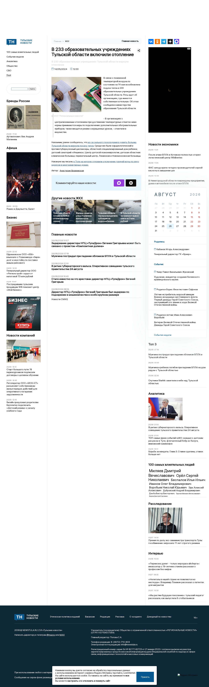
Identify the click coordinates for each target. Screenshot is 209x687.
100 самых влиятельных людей (23, 52)
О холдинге (136, 616)
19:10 (14, 367)
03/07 (150, 537)
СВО (9, 70)
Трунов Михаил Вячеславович (188, 493)
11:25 (156, 150)
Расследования (160, 504)
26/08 (150, 150)
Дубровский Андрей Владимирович (181, 490)
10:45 (156, 176)
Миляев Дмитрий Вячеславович (164, 473)
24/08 (9, 252)
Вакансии (90, 616)
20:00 (15, 206)
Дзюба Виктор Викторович (162, 493)
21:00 (156, 425)
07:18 (156, 350)
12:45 (14, 400)
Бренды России (18, 101)
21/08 (9, 282)
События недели (15, 56)
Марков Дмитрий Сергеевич (158, 496)
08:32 (156, 574)
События (158, 264)
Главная (58, 41)
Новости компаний (21, 335)
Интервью (155, 553)
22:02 (14, 252)
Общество (12, 65)
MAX (62, 634)
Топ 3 (152, 344)
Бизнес (12, 217)
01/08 (150, 559)
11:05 (156, 163)
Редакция (105, 616)
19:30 (156, 537)
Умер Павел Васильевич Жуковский (175, 271)
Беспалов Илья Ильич (188, 480)
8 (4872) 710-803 (120, 641)
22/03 (9, 206)
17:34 (14, 134)
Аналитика (12, 61)
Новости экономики (163, 144)
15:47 (14, 282)
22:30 (156, 375)
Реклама (119, 616)
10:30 (156, 590)
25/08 (9, 134)
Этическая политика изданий (65, 616)
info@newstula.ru (129, 644)
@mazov (51, 634)
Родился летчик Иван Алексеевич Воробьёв (173, 316)
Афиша (12, 148)
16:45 (14, 380)
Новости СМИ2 (59, 299)
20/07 (150, 590)
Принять (145, 676)
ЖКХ (67, 41)
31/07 (150, 574)
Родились (159, 241)
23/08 (150, 435)
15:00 (156, 559)
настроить (72, 680)
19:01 (156, 449)
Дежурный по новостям (159, 616)
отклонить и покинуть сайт (96, 680)
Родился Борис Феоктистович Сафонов (177, 289)
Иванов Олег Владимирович (170, 484)
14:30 (14, 268)
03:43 (156, 362)
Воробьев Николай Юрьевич (168, 487)
